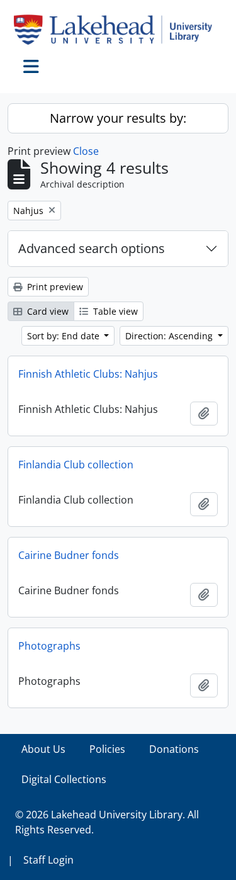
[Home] (118, 29)
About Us (43, 749)
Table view (114, 311)
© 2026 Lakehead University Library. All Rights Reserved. (107, 822)
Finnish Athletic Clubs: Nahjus (88, 374)
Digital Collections (63, 779)
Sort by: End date (64, 336)
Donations (174, 749)
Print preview (54, 287)
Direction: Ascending (170, 336)
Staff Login (48, 860)
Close (86, 151)
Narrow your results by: (118, 118)
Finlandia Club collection (75, 464)
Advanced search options (91, 248)
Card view (47, 311)
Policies (107, 749)
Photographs (49, 646)
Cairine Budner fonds (68, 555)
